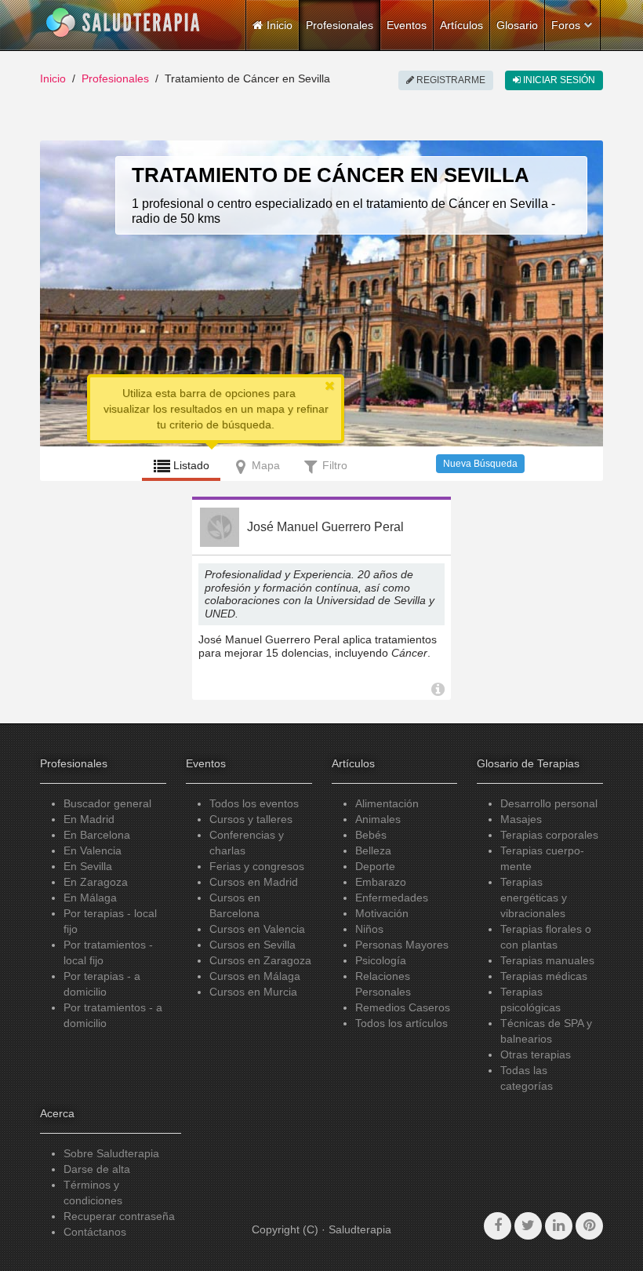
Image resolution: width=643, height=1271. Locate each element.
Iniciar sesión (558, 80)
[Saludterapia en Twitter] (528, 1226)
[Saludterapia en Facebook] (497, 1226)
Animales (378, 819)
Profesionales (339, 25)
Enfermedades (391, 897)
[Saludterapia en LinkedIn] (558, 1226)
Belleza (373, 850)
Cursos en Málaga (254, 976)
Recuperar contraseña (119, 1216)
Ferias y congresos (256, 866)
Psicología (380, 960)
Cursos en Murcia (253, 991)
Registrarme (449, 80)
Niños (369, 929)
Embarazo (380, 882)
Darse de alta (97, 1169)
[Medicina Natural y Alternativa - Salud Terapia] (123, 22)
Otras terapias (535, 1054)
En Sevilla (88, 866)
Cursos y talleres (250, 819)
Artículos (461, 25)
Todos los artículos (401, 1023)
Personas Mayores (402, 944)
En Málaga (90, 897)
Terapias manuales (547, 960)
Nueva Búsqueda (480, 463)
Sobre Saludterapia (111, 1153)
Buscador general (107, 803)
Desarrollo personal (549, 803)
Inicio (53, 78)
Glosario (517, 25)
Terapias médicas (543, 976)
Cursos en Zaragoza (260, 960)
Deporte (375, 866)
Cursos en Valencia (257, 929)
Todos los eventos (254, 803)
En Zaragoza (96, 882)
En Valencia (93, 850)
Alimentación (387, 803)
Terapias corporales (549, 835)
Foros (565, 25)
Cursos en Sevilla (252, 944)
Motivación (382, 913)
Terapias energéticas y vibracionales (533, 898)
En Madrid (89, 819)
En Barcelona (97, 835)
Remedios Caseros (402, 1007)
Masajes (521, 819)
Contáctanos (95, 1231)
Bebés (371, 835)
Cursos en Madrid (253, 882)
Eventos (407, 25)
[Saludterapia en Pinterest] (589, 1226)
